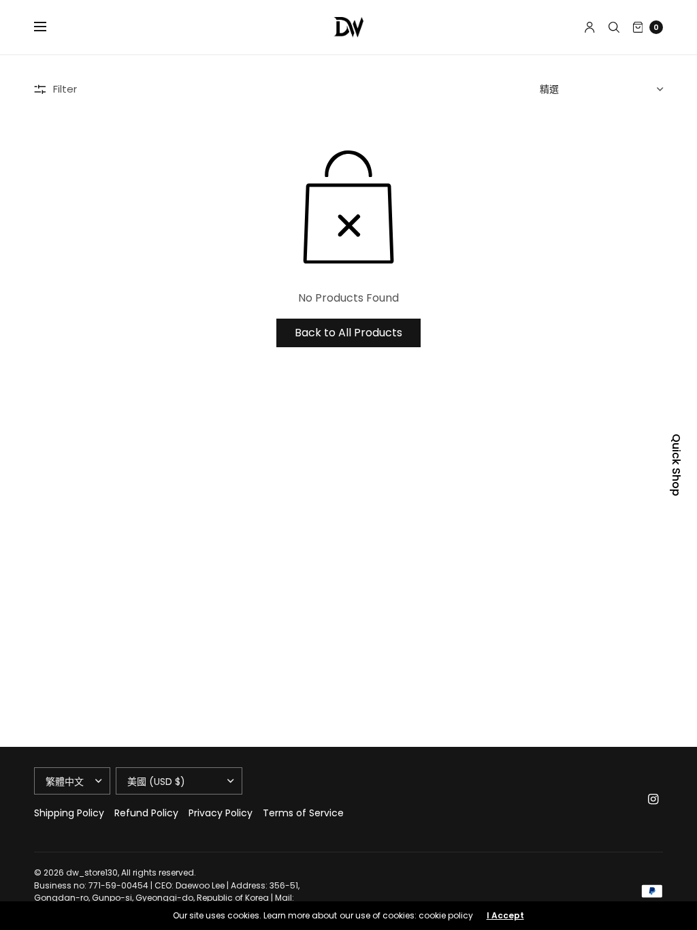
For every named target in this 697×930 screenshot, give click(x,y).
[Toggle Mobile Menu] (49, 27)
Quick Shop (675, 465)
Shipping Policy (69, 813)
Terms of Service (303, 813)
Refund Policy (146, 813)
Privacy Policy (221, 813)
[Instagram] (653, 799)
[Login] (590, 27)
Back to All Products (348, 332)
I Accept (505, 916)
